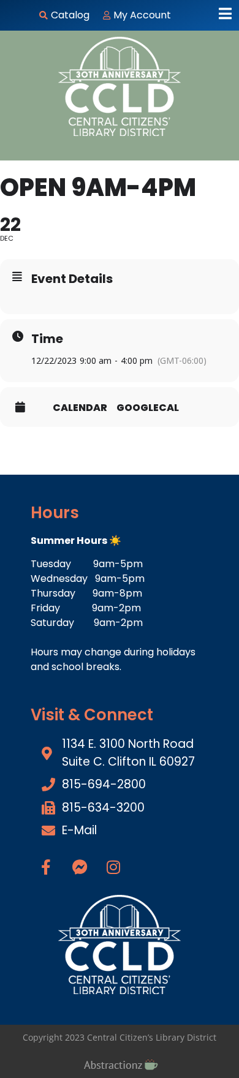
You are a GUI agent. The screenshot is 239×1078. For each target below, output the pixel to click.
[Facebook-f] (46, 867)
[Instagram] (113, 867)
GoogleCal (147, 407)
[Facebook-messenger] (79, 867)
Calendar (80, 407)
